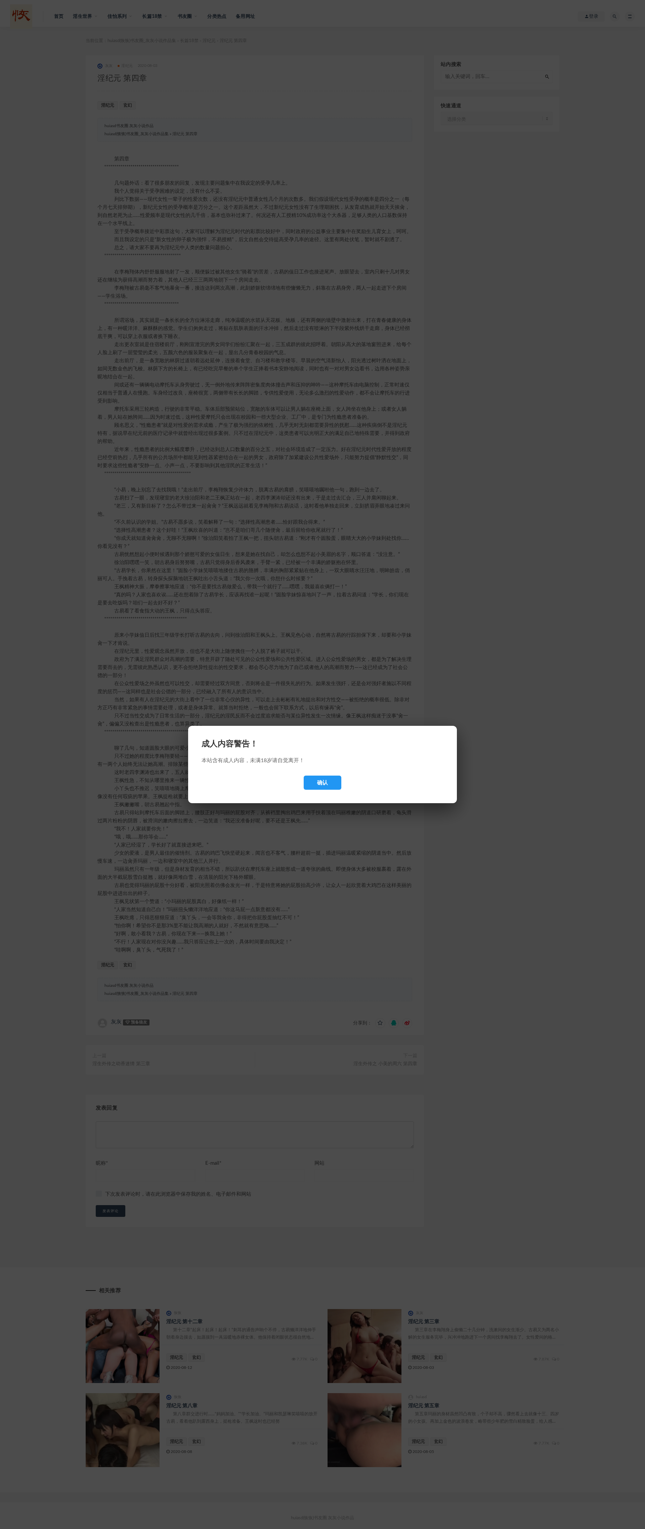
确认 (322, 782)
